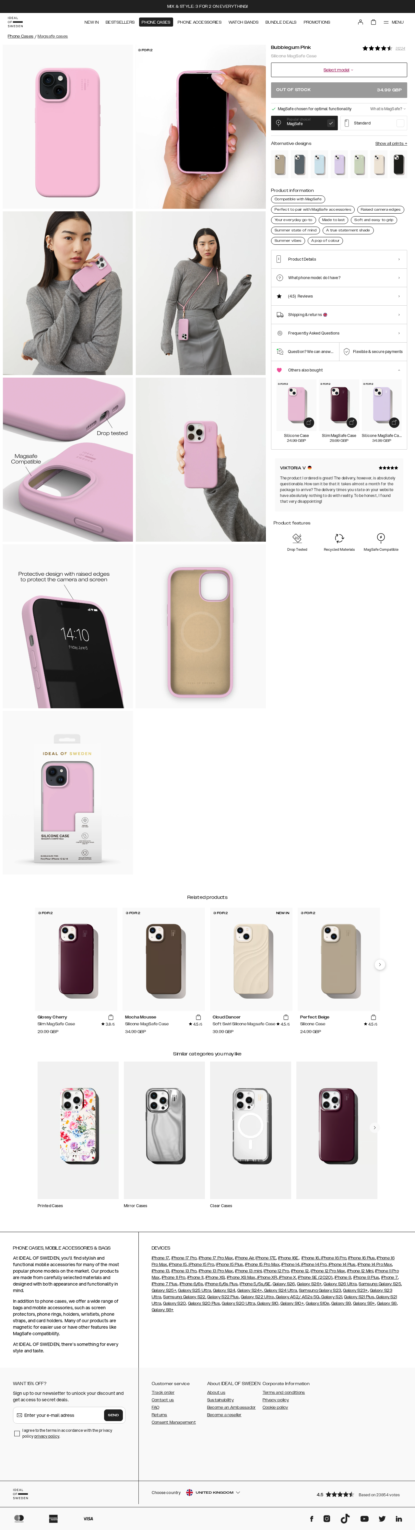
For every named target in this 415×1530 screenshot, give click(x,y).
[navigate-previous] (380, 964)
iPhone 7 (389, 1277)
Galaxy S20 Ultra (238, 1303)
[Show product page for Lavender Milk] (339, 164)
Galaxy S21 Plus (359, 1297)
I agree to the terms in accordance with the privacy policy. (67, 1433)
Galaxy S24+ (249, 1290)
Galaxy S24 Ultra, (280, 1290)
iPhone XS (215, 1277)
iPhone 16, (311, 1258)
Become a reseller (224, 1415)
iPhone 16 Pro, (333, 1258)
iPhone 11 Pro (173, 1277)
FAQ (156, 1407)
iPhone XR (266, 1277)
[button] (360, 1494)
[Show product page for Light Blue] (319, 164)
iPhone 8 (343, 1277)
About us (216, 1392)
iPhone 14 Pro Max (375, 1264)
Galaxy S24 (224, 1290)
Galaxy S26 (284, 1284)
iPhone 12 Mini (360, 1271)
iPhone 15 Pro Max (262, 1264)
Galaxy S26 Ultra (340, 1284)
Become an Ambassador (231, 1407)
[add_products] (309, 423)
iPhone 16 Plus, (362, 1258)
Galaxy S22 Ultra (257, 1297)
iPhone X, (287, 1277)
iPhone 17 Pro (184, 1258)
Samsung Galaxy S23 (320, 1290)
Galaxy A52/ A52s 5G (297, 1297)
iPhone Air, (245, 1258)
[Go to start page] (15, 22)
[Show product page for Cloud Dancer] (378, 164)
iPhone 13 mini (248, 1271)
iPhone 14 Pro (313, 1264)
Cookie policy (275, 1407)
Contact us (163, 1400)
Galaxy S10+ (292, 1303)
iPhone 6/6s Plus (221, 1284)
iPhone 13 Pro (184, 1271)
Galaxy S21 (331, 1297)
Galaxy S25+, (164, 1290)
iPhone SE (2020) (315, 1277)
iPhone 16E (288, 1258)
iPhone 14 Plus (341, 1264)
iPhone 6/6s (191, 1284)
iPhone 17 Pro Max (216, 1258)
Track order (163, 1392)
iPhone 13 (161, 1271)
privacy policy (46, 1436)
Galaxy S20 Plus (204, 1303)
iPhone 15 (178, 1264)
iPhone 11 (195, 1277)
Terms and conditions (284, 1392)
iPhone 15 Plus (229, 1264)
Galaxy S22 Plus (223, 1297)
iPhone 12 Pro (276, 1271)
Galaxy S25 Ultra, (195, 1290)
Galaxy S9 (341, 1303)
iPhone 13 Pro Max (216, 1271)
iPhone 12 (300, 1271)
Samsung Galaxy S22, (184, 1297)
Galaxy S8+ (163, 1310)
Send (113, 1415)
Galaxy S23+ (355, 1290)
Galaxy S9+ (364, 1303)
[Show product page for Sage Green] (359, 164)
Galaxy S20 (174, 1303)
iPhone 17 (161, 1258)
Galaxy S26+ (309, 1284)
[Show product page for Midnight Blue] (299, 164)
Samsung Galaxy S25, (380, 1284)
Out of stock (339, 90)
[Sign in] (360, 22)
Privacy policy (276, 1400)
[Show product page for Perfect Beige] (279, 164)
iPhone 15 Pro (201, 1264)
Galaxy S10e (317, 1303)
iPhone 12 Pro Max (328, 1271)
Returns (159, 1415)
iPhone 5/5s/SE (255, 1284)
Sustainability (220, 1400)
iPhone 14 (290, 1264)
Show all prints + (391, 143)
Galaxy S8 (387, 1303)
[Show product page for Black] (398, 164)
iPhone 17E (265, 1258)
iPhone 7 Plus (165, 1284)
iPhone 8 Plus (366, 1277)
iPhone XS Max (241, 1277)
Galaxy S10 (267, 1303)
